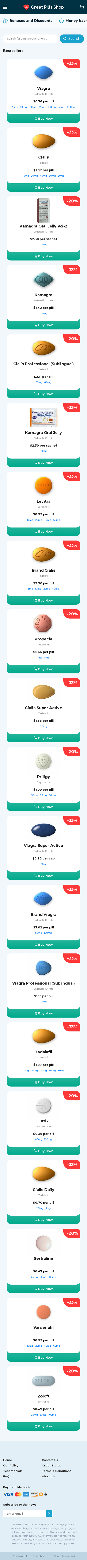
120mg (42, 107)
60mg (52, 175)
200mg (71, 107)
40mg (44, 175)
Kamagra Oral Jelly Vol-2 (43, 226)
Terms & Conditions (56, 1471)
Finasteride (43, 644)
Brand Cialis (43, 570)
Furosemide (44, 1126)
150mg (62, 107)
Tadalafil (43, 162)
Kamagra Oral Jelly (43, 432)
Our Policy (10, 1465)
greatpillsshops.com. (40, 1555)
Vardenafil (44, 506)
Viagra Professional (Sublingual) (43, 983)
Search (74, 39)
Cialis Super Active (43, 708)
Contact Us (50, 1460)
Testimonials (13, 1471)
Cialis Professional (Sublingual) (43, 364)
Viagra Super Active (43, 845)
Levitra (43, 501)
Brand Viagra (43, 914)
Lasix (43, 1121)
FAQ (6, 1476)
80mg (61, 175)
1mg (40, 657)
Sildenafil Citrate (43, 93)
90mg (52, 795)
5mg (31, 588)
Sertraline (43, 1258)
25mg (15, 107)
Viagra (43, 88)
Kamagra (43, 295)
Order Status (51, 1465)
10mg (26, 175)
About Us (48, 1476)
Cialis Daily (43, 1189)
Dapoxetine (43, 782)
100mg (33, 107)
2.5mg (40, 1208)
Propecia (43, 639)
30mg (35, 795)
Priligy (43, 777)
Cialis (43, 157)
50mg (23, 107)
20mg (34, 175)
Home (7, 1460)
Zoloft (44, 1396)
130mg (52, 107)
